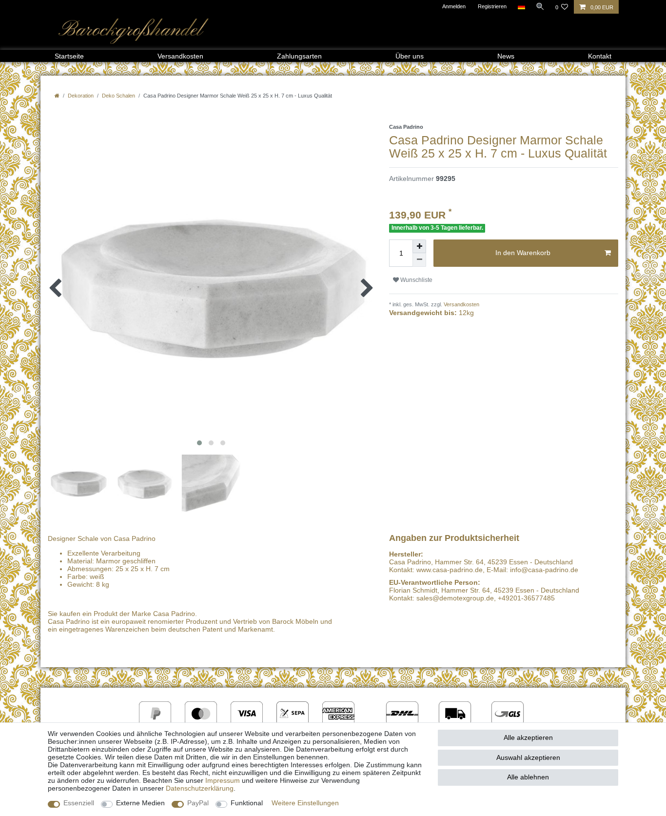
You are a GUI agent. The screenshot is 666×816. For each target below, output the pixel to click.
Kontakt (599, 56)
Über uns (409, 56)
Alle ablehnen (528, 777)
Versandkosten (180, 56)
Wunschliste (415, 280)
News (505, 56)
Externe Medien (140, 803)
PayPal (198, 803)
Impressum (222, 780)
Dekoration (81, 96)
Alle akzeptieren (528, 737)
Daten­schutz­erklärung (200, 788)
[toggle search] (540, 6)
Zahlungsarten (299, 56)
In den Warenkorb (522, 253)
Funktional (247, 803)
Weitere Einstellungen (305, 803)
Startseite (69, 56)
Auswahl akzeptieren (528, 757)
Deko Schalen (118, 96)
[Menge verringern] (419, 260)
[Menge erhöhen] (419, 246)
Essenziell (78, 803)
